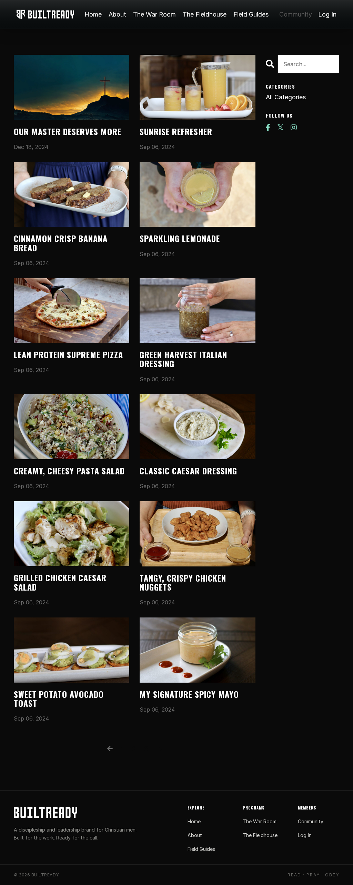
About (117, 14)
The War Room (154, 14)
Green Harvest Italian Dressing (183, 359)
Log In (327, 14)
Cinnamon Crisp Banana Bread (61, 243)
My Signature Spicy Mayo (189, 694)
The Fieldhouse (204, 14)
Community (295, 14)
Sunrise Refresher (176, 131)
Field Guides (251, 14)
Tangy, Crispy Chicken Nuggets (183, 582)
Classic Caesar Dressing (188, 470)
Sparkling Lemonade (180, 238)
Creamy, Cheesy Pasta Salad (69, 470)
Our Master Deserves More (67, 131)
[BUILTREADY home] (45, 812)
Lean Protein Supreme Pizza (68, 354)
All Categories (286, 97)
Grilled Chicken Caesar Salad (60, 582)
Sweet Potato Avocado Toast (59, 699)
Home (93, 14)
